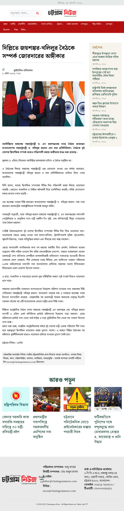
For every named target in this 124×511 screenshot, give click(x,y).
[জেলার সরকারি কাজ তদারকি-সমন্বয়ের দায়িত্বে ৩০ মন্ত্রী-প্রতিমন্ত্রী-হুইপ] (16, 399)
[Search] (37, 13)
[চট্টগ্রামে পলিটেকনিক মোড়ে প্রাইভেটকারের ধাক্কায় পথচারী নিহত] (77, 399)
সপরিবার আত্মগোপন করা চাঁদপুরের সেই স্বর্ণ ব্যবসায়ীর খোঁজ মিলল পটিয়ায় (105, 74)
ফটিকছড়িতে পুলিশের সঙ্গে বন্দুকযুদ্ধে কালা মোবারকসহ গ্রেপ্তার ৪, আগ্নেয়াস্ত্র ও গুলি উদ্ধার (107, 429)
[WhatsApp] (54, 69)
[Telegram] (61, 69)
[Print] (69, 69)
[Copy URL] (39, 69)
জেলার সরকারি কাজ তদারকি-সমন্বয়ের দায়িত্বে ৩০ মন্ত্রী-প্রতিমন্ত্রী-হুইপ (15, 424)
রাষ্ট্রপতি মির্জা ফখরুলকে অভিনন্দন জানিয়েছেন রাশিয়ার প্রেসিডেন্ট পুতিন (104, 91)
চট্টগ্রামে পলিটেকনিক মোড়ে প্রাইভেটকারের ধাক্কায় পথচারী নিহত (77, 424)
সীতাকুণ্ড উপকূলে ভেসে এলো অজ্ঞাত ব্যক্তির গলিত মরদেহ (105, 57)
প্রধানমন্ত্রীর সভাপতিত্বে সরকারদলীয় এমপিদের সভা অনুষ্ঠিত (42, 427)
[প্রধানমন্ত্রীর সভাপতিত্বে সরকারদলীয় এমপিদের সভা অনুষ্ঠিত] (46, 399)
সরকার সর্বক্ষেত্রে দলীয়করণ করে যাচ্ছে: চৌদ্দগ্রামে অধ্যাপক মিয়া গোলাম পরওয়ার (104, 121)
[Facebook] (46, 69)
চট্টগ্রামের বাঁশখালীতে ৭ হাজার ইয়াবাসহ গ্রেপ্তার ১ (104, 136)
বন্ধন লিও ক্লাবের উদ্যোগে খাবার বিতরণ (105, 105)
